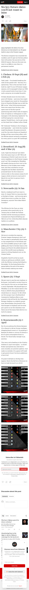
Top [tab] (3, 515)
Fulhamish (7, 16)
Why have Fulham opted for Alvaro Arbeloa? (10, 521)
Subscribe (20, 2)
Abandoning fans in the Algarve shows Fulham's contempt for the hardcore (10, 535)
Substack (8, 588)
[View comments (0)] (6, 21)
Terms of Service (7, 576)
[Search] (26, 515)
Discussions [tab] (13, 515)
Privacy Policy (17, 576)
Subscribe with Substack (15, 571)
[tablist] (8, 496)
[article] (14, 524)
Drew (3, 48)
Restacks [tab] (11, 496)
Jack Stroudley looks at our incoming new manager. (8, 524)
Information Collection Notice (12, 580)
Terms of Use (10, 578)
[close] (24, 542)
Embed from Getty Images (9, 70)
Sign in (25, 2)
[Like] (2, 21)
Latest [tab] (7, 515)
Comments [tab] (5, 496)
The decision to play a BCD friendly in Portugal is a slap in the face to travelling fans (10, 539)
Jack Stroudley (9, 527)
